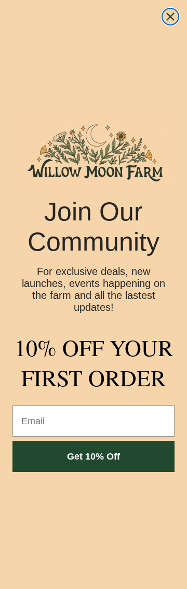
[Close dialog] (170, 16)
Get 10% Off (93, 456)
